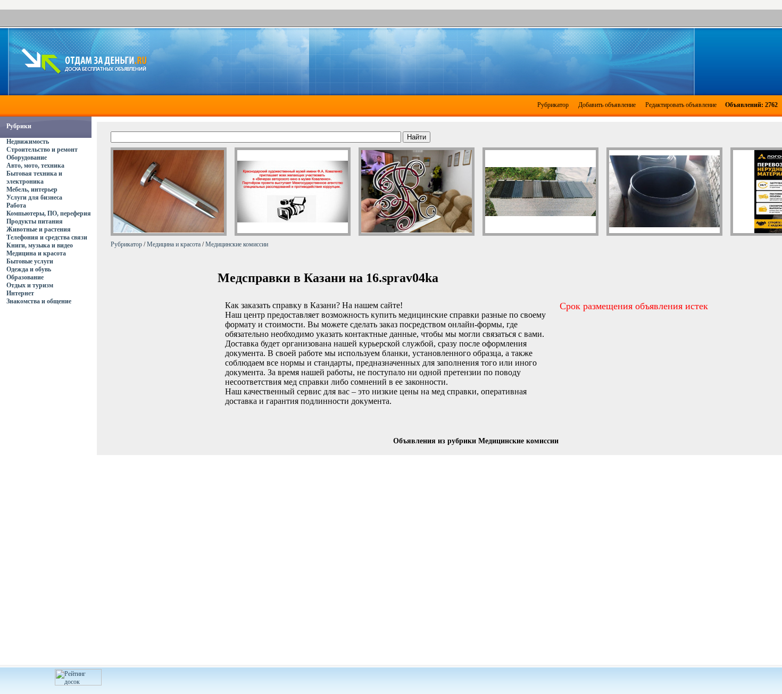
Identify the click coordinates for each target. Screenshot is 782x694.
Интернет (20, 293)
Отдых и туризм (29, 285)
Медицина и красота (36, 253)
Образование (25, 277)
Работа (16, 205)
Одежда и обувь (28, 269)
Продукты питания (34, 221)
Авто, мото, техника (35, 165)
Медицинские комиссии (236, 244)
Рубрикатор (553, 105)
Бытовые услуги (29, 261)
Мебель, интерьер (31, 189)
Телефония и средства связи (46, 237)
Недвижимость (27, 141)
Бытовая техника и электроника (34, 177)
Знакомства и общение (38, 301)
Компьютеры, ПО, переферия (48, 213)
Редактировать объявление (681, 105)
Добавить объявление (607, 105)
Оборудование (26, 157)
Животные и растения (38, 229)
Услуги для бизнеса (34, 197)
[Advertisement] (466, 61)
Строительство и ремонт (42, 149)
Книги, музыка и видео (39, 245)
